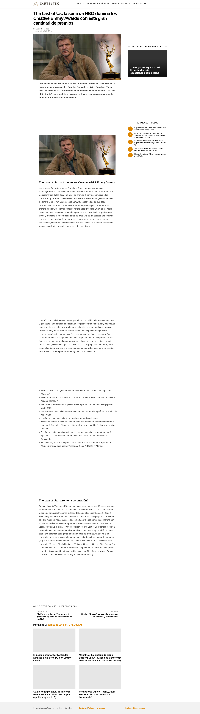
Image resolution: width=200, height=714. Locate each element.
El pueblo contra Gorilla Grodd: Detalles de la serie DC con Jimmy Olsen (52, 658)
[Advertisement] (77, 118)
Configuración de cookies (135, 708)
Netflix (56, 606)
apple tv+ (46, 606)
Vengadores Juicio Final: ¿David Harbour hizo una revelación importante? (97, 694)
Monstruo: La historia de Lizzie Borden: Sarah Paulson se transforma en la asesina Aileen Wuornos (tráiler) (100, 658)
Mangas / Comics (121, 4)
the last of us (69, 606)
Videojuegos (140, 4)
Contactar (83, 708)
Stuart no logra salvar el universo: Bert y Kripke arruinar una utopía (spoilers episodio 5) (52, 694)
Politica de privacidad (96, 708)
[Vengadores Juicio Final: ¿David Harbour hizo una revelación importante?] (100, 677)
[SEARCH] (165, 4)
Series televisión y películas (93, 4)
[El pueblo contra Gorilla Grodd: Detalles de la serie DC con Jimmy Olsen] (54, 640)
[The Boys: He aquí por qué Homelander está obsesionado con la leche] (147, 63)
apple (37, 606)
